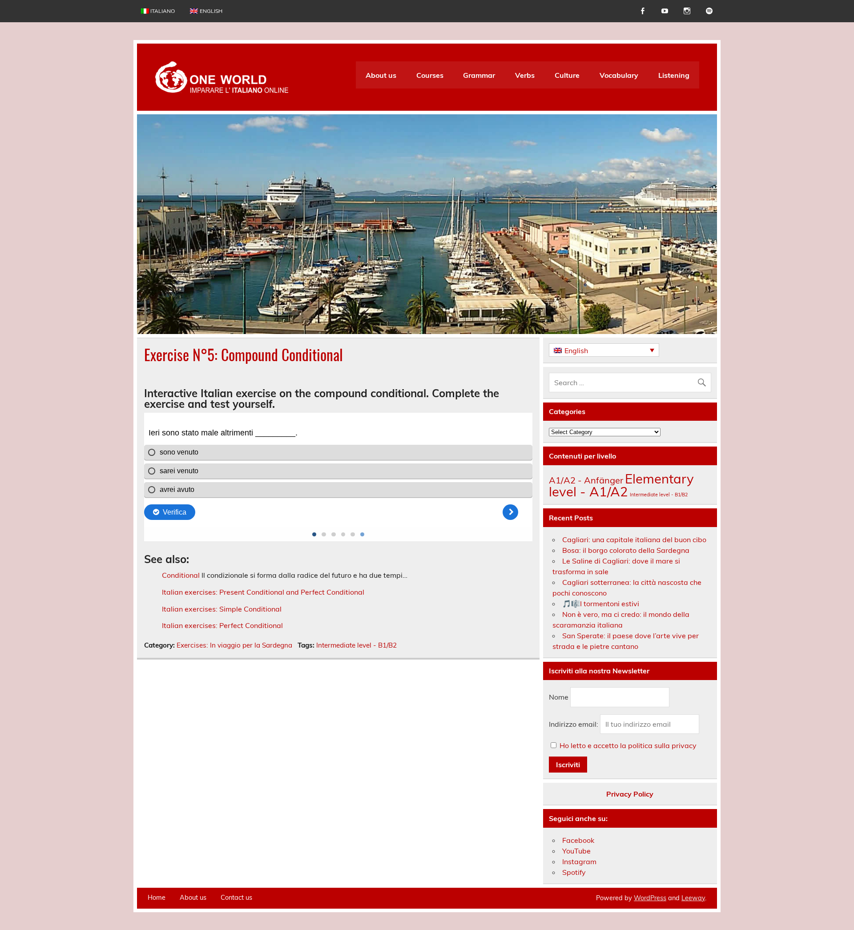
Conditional (181, 575)
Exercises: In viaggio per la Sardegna (234, 645)
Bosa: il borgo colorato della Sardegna (625, 550)
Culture (567, 75)
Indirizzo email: (574, 724)
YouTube (576, 850)
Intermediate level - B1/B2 (356, 645)
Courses (429, 75)
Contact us (236, 897)
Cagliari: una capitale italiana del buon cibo (634, 539)
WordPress (650, 898)
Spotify (574, 872)
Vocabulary (619, 75)
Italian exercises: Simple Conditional (222, 608)
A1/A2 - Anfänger (586, 480)
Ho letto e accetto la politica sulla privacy (628, 745)
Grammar (479, 75)
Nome (558, 696)
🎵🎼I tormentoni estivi (600, 603)
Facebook (578, 840)
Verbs (525, 75)
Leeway (693, 898)
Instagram (579, 861)
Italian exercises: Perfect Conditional (222, 625)
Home (156, 897)
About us (381, 75)
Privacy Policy (629, 793)
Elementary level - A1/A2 (621, 485)
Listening (673, 75)
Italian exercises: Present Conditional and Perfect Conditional (263, 592)
